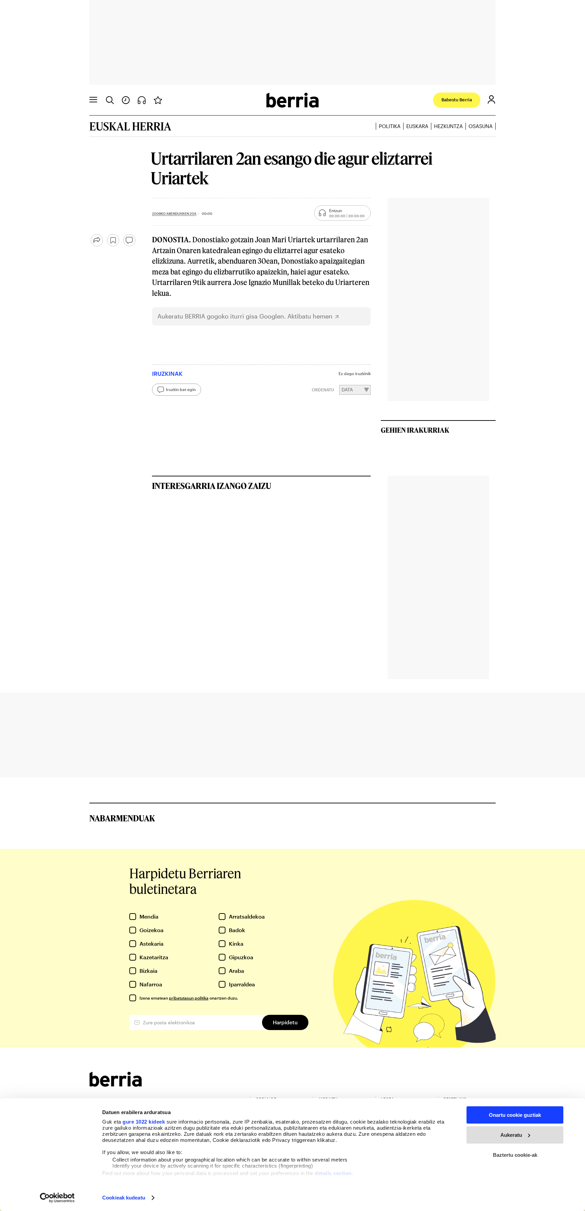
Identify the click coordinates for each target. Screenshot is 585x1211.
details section (333, 1173)
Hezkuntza (448, 126)
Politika (389, 126)
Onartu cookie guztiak (515, 1115)
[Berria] (115, 1084)
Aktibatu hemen (309, 316)
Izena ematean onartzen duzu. (188, 998)
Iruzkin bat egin (181, 389)
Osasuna (481, 126)
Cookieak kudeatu (123, 1197)
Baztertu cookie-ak (515, 1155)
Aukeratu (511, 1135)
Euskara (417, 126)
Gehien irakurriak (415, 430)
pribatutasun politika (189, 998)
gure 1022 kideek (144, 1122)
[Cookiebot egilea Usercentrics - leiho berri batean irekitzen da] (57, 1198)
